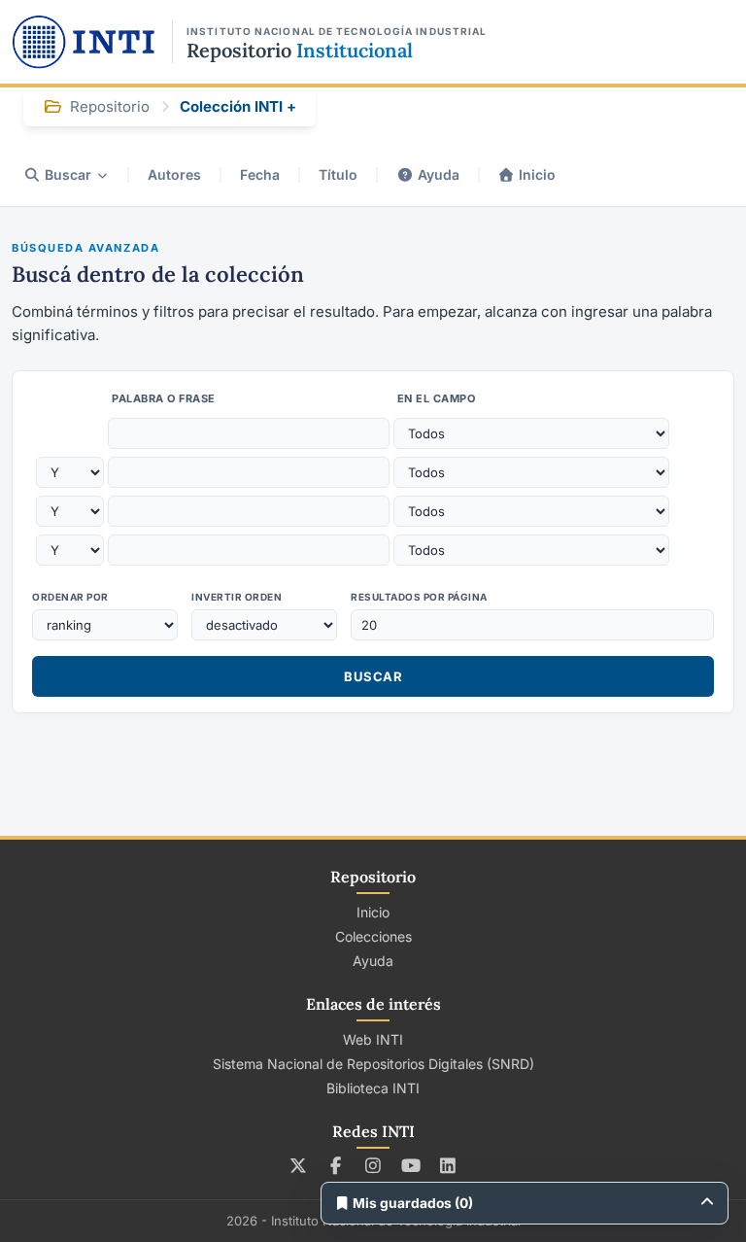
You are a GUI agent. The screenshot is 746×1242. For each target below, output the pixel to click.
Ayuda (438, 174)
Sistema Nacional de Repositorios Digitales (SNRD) (373, 1063)
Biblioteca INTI (373, 1088)
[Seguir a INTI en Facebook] (335, 1165)
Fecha (260, 174)
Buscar (68, 174)
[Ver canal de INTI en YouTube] (410, 1165)
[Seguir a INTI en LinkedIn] (448, 1165)
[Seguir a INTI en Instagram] (373, 1165)
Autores (174, 174)
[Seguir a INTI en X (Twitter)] (299, 1165)
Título (338, 174)
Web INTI (373, 1039)
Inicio (537, 174)
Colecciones (373, 936)
